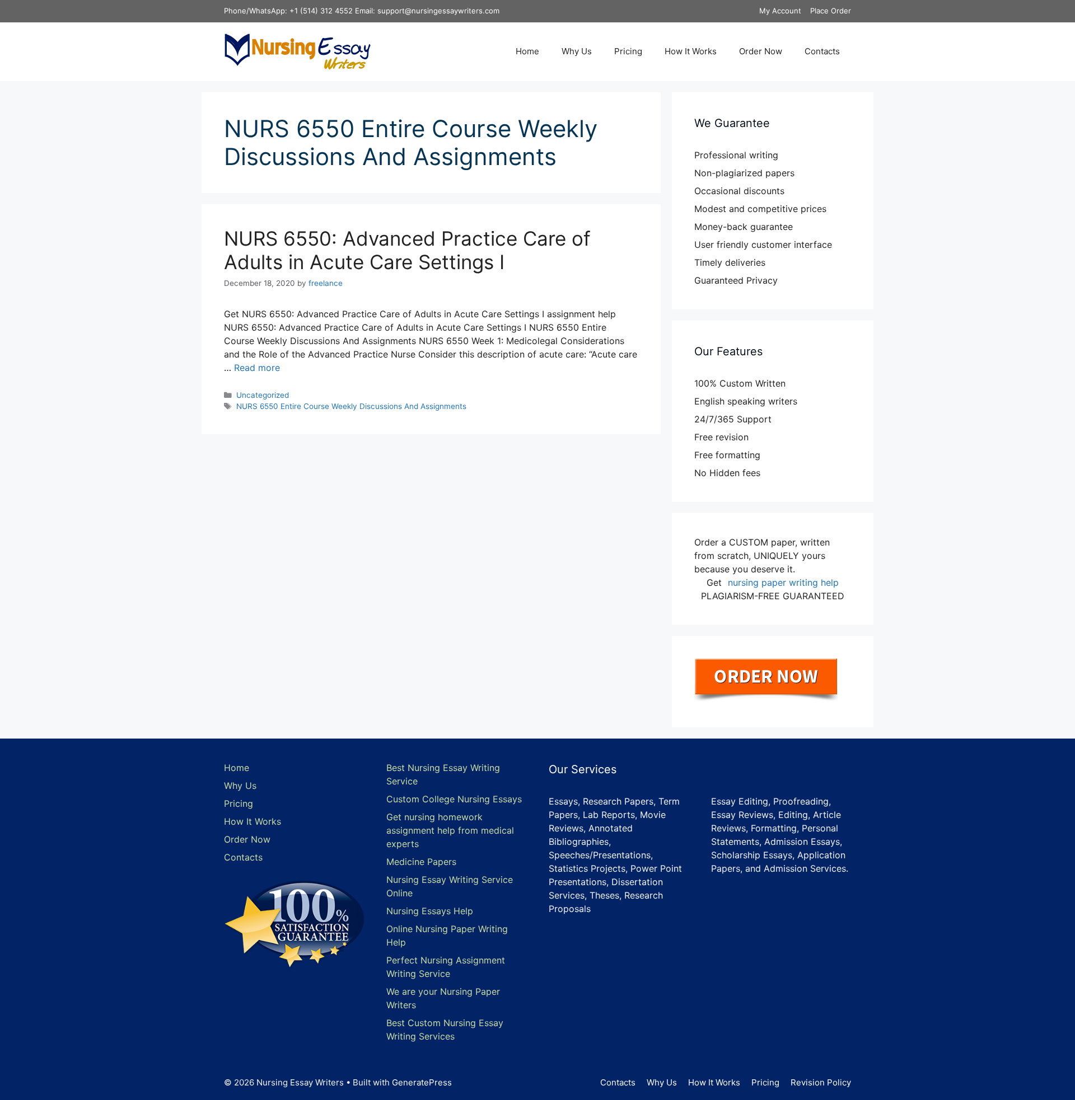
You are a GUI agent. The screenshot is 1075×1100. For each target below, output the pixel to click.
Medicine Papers (421, 861)
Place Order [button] (830, 10)
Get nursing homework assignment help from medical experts (450, 830)
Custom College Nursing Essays (454, 799)
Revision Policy (821, 1082)
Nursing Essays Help (429, 910)
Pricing (628, 51)
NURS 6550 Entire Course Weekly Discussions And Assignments (351, 406)
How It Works (691, 51)
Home (527, 51)
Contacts (822, 51)
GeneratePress (422, 1082)
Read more (257, 367)
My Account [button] (780, 10)
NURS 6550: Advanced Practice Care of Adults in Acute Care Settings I (407, 250)
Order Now (760, 51)
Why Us (577, 51)
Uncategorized (262, 395)
